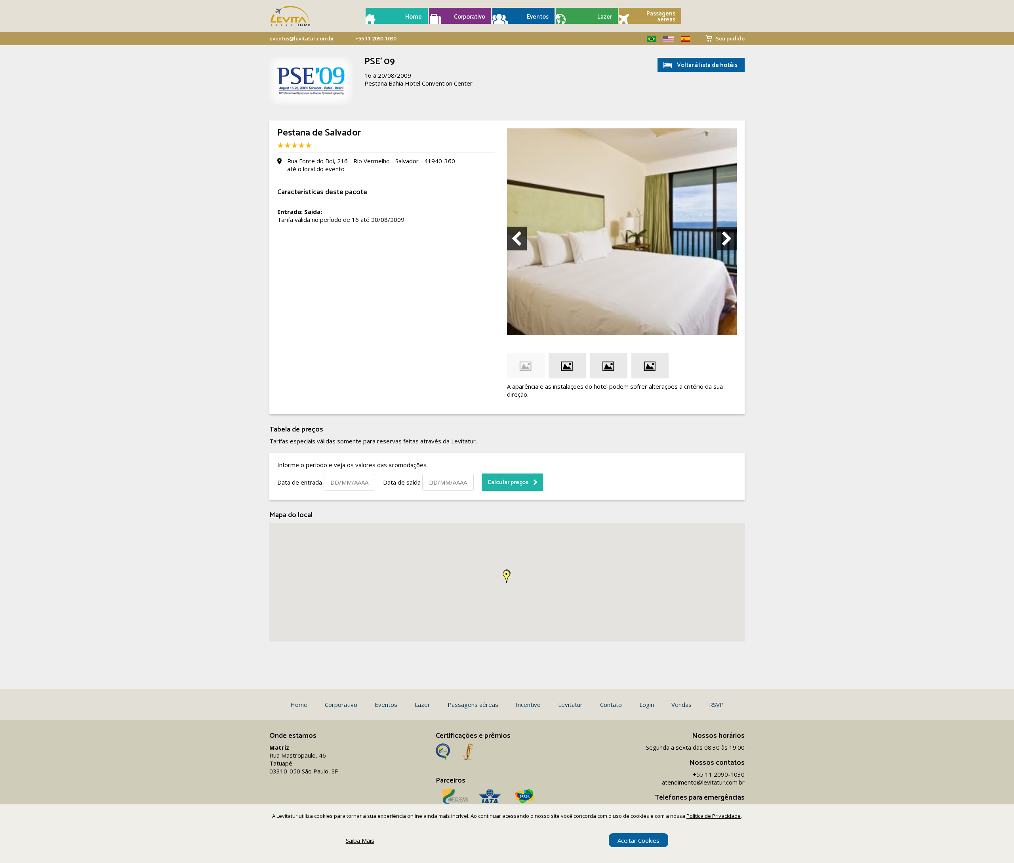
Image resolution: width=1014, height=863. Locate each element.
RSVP (716, 704)
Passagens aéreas (660, 17)
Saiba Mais (360, 840)
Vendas (681, 704)
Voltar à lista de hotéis (707, 65)
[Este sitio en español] (682, 39)
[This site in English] (665, 39)
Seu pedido (730, 38)
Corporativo (469, 17)
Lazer (604, 17)
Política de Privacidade (713, 815)
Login (646, 704)
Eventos (538, 17)
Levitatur (570, 704)
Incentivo (528, 704)
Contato (611, 704)
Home (413, 17)
